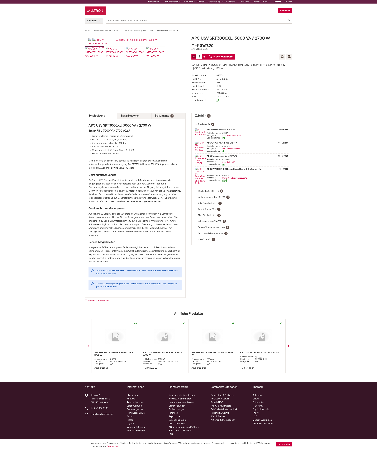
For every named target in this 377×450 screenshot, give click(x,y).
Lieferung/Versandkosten (181, 402)
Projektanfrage (176, 409)
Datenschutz (113, 446)
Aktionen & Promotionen (223, 420)
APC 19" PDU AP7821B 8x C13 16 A (222, 143)
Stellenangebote (135, 409)
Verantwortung (134, 405)
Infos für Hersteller (136, 430)
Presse (130, 420)
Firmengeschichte (136, 413)
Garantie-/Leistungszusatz (234, 178)
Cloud (256, 398)
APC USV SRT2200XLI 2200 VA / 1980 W (260, 352)
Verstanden (284, 444)
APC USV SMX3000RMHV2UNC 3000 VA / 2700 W (164, 353)
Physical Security (261, 409)
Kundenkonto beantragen (182, 395)
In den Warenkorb (223, 56)
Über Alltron (133, 395)
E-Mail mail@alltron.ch (102, 414)
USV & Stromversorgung (135, 30)
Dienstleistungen (215, 2)
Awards (130, 416)
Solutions (257, 395)
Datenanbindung (177, 420)
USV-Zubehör (228, 162)
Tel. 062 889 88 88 (99, 408)
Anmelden (285, 10)
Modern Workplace (262, 420)
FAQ (265, 2)
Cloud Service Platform (194, 2)
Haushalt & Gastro (220, 413)
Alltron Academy (177, 423)
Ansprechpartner (135, 402)
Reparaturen (175, 416)
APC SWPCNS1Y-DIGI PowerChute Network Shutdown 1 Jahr (235, 169)
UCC (255, 416)
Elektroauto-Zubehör (263, 423)
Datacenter (258, 402)
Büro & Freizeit (218, 416)
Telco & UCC (217, 402)
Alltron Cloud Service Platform (184, 427)
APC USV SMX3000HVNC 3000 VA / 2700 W (212, 353)
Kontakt (256, 2)
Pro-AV (256, 413)
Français (288, 2)
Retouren (173, 413)
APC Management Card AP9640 (222, 156)
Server (117, 30)
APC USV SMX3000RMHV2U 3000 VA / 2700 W (113, 353)
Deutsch (277, 2)
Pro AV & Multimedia (221, 405)
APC (218, 82)
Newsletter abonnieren (180, 398)
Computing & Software (222, 395)
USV (151, 30)
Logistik (130, 423)
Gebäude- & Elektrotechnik (224, 409)
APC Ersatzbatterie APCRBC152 (221, 129)
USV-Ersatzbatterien (231, 135)
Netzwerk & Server (102, 30)
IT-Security (258, 405)
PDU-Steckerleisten (231, 148)
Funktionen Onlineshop (180, 430)
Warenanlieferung (136, 427)
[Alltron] (95, 10)
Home (88, 30)
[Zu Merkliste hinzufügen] (289, 57)
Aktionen (245, 2)
